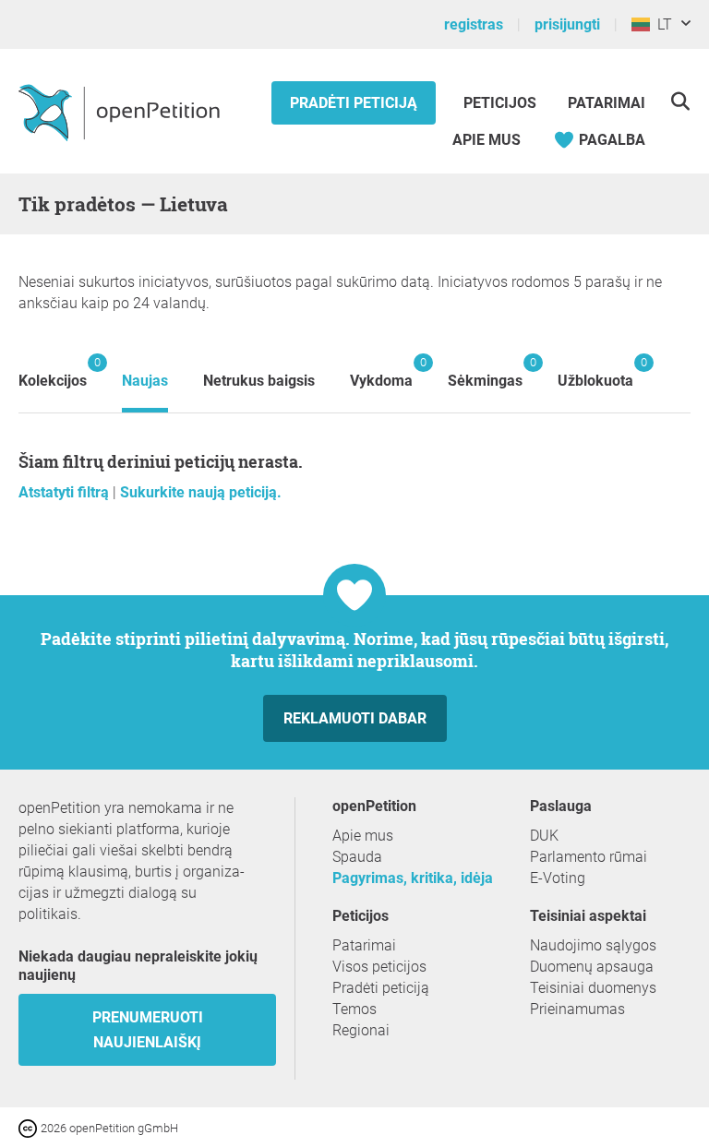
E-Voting (557, 878)
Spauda (357, 857)
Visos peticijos (379, 966)
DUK (544, 835)
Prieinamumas (577, 1009)
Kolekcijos (52, 372)
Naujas (145, 380)
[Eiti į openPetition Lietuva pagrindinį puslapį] (121, 111)
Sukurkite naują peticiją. (201, 492)
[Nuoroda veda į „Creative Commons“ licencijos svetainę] (29, 1127)
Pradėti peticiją (353, 103)
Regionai (361, 1030)
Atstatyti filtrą (65, 492)
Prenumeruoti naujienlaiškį (147, 1030)
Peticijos (501, 103)
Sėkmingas (485, 372)
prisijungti (567, 24)
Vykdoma (381, 372)
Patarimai (606, 103)
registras (473, 24)
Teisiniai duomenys (593, 988)
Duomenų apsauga (592, 966)
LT (661, 24)
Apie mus (486, 140)
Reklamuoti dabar (355, 718)
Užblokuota (595, 372)
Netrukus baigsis (259, 380)
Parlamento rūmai (588, 857)
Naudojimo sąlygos (593, 945)
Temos (354, 1009)
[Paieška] (679, 101)
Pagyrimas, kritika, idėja (412, 878)
